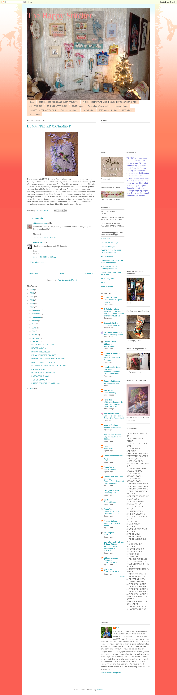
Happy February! (110, 393)
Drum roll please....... (111, 493)
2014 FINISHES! (35, 106)
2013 (32, 304)
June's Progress (110, 346)
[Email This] (55, 210)
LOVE (106, 460)
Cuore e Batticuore (112, 381)
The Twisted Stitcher (112, 435)
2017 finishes (34, 114)
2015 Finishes (77, 106)
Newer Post (33, 274)
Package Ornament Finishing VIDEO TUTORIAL (111, 548)
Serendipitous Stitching (110, 343)
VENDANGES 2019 (111, 572)
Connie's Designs (108, 246)
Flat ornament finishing (69, 110)
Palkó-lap (108, 400)
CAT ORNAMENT (38, 369)
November (36, 314)
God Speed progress (111, 325)
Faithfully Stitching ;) (113, 332)
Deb (117, 628)
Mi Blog (107, 500)
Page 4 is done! (110, 470)
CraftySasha (109, 467)
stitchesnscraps (40, 223)
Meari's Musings (111, 425)
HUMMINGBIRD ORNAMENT (43, 373)
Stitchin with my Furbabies (111, 559)
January (35, 342)
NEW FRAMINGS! (38, 348)
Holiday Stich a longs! (110, 242)
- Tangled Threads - (112, 490)
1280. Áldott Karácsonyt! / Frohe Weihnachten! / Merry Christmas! (113, 404)
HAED (103, 283)
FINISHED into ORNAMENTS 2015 (42, 110)
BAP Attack (108, 390)
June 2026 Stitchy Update (113, 335)
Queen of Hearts (110, 502)
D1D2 (106, 446)
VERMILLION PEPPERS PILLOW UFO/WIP (49, 366)
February (36, 338)
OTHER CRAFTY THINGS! (57, 106)
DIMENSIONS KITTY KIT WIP (43, 362)
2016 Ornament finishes (108, 110)
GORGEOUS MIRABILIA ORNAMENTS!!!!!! (111, 251)
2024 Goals (108, 449)
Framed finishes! (121, 106)
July (34, 324)
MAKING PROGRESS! (40, 352)
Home (31, 102)
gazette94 (108, 569)
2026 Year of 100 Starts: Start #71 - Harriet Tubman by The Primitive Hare (114, 314)
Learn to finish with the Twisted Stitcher (114, 543)
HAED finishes (88, 110)
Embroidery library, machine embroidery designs (112, 261)
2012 (32, 307)
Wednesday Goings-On (112, 427)
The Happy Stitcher (59, 15)
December (36, 310)
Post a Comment (37, 262)
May (34, 331)
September (36, 317)
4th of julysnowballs (111, 383)
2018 (32, 290)
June (34, 328)
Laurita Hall (38, 243)
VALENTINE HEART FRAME (43, 345)
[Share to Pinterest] (65, 210)
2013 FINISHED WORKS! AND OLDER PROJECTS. (58, 102)
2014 (32, 300)
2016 (32, 293)
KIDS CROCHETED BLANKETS (44, 355)
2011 (32, 389)
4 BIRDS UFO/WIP (39, 380)
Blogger (100, 690)
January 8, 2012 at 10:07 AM (44, 237)
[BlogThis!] (58, 210)
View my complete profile (111, 672)
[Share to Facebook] (63, 210)
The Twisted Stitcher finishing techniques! (109, 267)
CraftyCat (108, 509)
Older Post (89, 274)
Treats (106, 535)
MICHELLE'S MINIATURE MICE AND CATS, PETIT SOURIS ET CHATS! (109, 102)
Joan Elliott (105, 238)
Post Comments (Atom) (67, 280)
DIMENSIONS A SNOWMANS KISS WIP (48, 359)
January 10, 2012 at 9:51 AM (44, 257)
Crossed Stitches (111, 323)
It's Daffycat (109, 533)
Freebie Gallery (110, 521)
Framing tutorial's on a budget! (99, 106)
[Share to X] (60, 210)
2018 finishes (127, 110)
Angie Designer (107, 256)
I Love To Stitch (110, 297)
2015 (32, 297)
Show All (121, 576)
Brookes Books (107, 287)
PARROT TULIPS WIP (40, 376)
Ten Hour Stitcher (111, 414)
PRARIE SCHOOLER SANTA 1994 (45, 383)
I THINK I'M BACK (110, 562)
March (35, 335)
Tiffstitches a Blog (111, 309)
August (35, 321)
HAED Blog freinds (108, 279)
